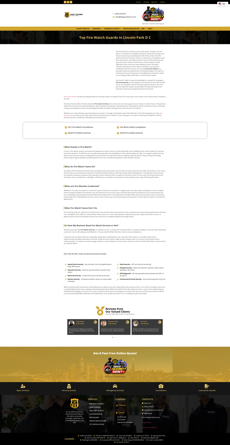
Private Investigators (131, 28)
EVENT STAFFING (95, 407)
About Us (154, 2)
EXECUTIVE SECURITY (96, 411)
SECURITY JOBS (121, 417)
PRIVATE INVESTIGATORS (97, 421)
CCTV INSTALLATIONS (96, 424)
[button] (84, 29)
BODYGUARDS (94, 417)
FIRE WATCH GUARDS (96, 404)
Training (146, 2)
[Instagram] (68, 2)
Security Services (82, 28)
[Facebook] (65, 2)
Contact (162, 2)
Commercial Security (112, 28)
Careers (138, 2)
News (150, 28)
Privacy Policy (146, 422)
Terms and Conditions (149, 427)
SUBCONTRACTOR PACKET (125, 422)
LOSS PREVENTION (95, 414)
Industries (96, 28)
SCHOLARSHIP (121, 420)
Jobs (142, 28)
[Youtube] (71, 2)
